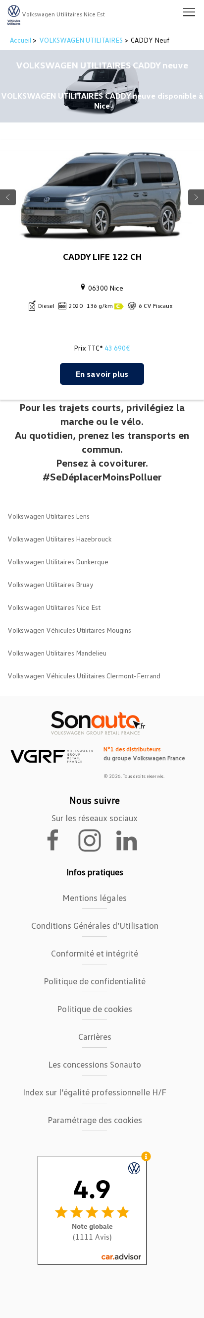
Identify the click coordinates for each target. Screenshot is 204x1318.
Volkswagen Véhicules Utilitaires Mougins (69, 630)
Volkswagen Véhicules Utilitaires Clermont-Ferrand (83, 675)
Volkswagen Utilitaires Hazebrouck (59, 539)
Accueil (21, 40)
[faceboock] (59, 839)
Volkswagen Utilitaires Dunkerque (57, 561)
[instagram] (95, 839)
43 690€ (117, 348)
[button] (189, 12)
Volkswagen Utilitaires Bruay (50, 584)
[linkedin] (131, 839)
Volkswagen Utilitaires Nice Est (54, 607)
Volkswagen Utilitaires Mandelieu (56, 653)
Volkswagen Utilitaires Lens (48, 516)
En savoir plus (102, 374)
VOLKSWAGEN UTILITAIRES (81, 40)
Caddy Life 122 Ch (102, 256)
